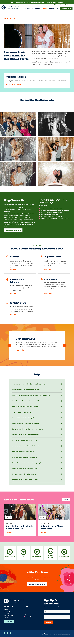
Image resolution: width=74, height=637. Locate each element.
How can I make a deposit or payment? (24, 474)
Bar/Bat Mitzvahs (7, 617)
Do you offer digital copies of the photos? (25, 423)
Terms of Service (65, 634)
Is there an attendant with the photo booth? (26, 446)
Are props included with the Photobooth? (25, 435)
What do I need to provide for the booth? (25, 401)
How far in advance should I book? (23, 451)
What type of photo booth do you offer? (25, 440)
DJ (32, 8)
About (26, 607)
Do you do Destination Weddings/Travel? (25, 468)
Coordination (52, 8)
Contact (25, 614)
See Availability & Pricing (13, 84)
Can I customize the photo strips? (23, 418)
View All (66, 499)
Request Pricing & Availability (37, 584)
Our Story (26, 609)
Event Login (9, 621)
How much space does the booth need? (25, 406)
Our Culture (26, 611)
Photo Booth (44, 8)
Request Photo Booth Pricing (13, 230)
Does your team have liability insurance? (25, 457)
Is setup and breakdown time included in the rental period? (31, 395)
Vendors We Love (28, 616)
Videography (37, 8)
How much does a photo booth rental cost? (26, 390)
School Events (6, 613)
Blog (57, 8)
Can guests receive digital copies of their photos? (28, 429)
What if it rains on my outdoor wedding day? (26, 463)
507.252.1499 (69, 4)
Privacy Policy (60, 634)
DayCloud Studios (66, 633)
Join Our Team (26, 613)
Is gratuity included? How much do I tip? (25, 480)
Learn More (13, 270)
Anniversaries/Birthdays (8, 615)
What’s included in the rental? (21, 412)
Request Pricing (66, 8)
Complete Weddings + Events (49, 633)
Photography (27, 8)
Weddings (6, 609)
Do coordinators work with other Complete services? (29, 384)
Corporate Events (7, 611)
